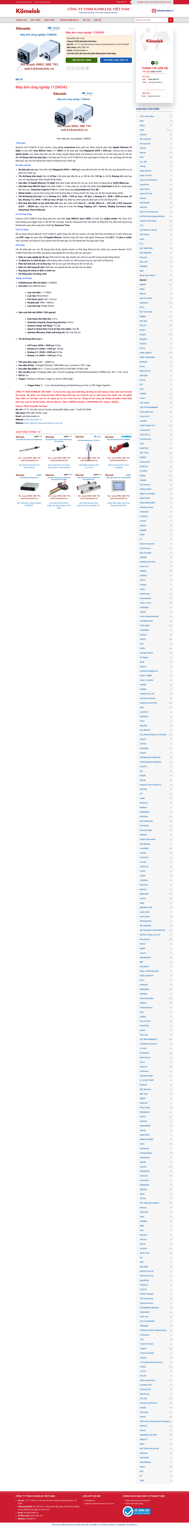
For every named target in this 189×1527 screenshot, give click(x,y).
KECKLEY (144, 803)
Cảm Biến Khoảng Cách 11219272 (89, 466)
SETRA (143, 1198)
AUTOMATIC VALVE (148, 230)
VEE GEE (143, 1398)
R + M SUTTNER (147, 1080)
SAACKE (143, 1121)
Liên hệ (97, 20)
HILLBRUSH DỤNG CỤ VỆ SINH (153, 735)
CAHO (142, 398)
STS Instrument (146, 1298)
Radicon (143, 1085)
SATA (142, 1144)
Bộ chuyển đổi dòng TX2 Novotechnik (29, 466)
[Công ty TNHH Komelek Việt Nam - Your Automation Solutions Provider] (28, 11)
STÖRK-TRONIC (147, 1294)
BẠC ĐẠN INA (145, 253)
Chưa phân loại (146, 412)
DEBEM (143, 457)
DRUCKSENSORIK (147, 503)
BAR (141, 271)
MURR (142, 948)
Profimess (144, 1071)
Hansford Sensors (147, 698)
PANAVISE (144, 1026)
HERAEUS (144, 716)
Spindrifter (144, 1280)
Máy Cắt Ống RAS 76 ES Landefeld (118, 466)
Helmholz (144, 712)
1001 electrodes (147, 116)
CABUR (143, 394)
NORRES (143, 994)
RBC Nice (144, 1094)
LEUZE (142, 871)
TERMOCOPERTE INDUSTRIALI (153, 1330)
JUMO (142, 798)
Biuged (143, 334)
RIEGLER (143, 1103)
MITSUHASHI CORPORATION (152, 930)
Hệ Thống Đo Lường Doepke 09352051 (29, 504)
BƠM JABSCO (146, 353)
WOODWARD (145, 1462)
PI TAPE (143, 1048)
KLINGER (144, 816)
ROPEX (143, 1117)
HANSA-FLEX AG (147, 694)
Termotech (144, 1335)
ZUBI (142, 1480)
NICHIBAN (144, 966)
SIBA (142, 1226)
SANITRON (144, 1135)
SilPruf (143, 1244)
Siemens (143, 1235)
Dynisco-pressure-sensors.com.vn (99, 1503)
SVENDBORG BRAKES (149, 1308)
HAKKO (143, 685)
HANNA (143, 689)
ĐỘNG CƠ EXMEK (147, 494)
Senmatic (144, 1176)
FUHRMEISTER (146, 621)
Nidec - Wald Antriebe (149, 971)
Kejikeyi (143, 807)
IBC (141, 771)
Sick (141, 1230)
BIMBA (143, 316)
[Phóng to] (19, 68)
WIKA (142, 1444)
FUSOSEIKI (144, 630)
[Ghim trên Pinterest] (82, 68)
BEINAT (143, 284)
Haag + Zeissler (146, 680)
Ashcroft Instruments (149, 212)
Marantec (144, 885)
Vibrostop (144, 1412)
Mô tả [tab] (19, 79)
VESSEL (143, 1408)
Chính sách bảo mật (42, 2)
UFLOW (143, 1376)
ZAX (141, 1471)
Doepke (143, 480)
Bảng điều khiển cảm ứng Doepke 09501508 (118, 504)
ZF (141, 1476)
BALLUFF (144, 262)
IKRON (143, 776)
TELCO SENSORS (147, 1321)
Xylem (142, 1467)
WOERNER (144, 1458)
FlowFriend (145, 594)
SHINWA (143, 1221)
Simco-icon (145, 1253)
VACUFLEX (144, 1394)
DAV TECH (144, 453)
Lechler (143, 853)
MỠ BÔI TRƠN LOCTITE (150, 935)
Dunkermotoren (146, 507)
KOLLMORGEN (146, 821)
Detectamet (145, 462)
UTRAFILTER (145, 1389)
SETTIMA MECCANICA (149, 1203)
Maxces (143, 889)
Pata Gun (144, 1035)
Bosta (142, 366)
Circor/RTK (144, 416)
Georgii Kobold (146, 653)
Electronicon (145, 548)
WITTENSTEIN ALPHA (149, 1448)
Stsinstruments (146, 1303)
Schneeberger (146, 1153)
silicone (143, 1239)
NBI (141, 962)
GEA (141, 644)
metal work (144, 916)
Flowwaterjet (145, 598)
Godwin (143, 666)
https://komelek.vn (33, 419)
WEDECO (143, 1439)
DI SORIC (143, 471)
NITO (142, 980)
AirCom (143, 148)
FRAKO (143, 612)
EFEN (142, 535)
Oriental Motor (146, 1007)
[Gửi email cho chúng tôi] (153, 63)
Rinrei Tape (145, 1107)
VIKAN (142, 1417)
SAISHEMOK (145, 1126)
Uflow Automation (147, 1380)
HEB (141, 707)
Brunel (143, 380)
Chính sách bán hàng (24, 2)
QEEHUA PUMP (146, 1076)
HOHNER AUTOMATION (150, 757)
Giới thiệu (35, 20)
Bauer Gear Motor (147, 275)
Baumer (143, 280)
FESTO (143, 580)
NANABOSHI (145, 957)
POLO (142, 1062)
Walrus (143, 1430)
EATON (143, 521)
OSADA (143, 1017)
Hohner (143, 753)
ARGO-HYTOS (146, 194)
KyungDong (145, 844)
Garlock (143, 635)
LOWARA (144, 880)
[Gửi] (170, 20)
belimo (143, 294)
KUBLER (143, 835)
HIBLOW (143, 726)
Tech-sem (144, 1317)
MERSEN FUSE (146, 907)
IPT (141, 794)
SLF (141, 1257)
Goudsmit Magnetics (149, 671)
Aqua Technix (146, 175)
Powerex (143, 1067)
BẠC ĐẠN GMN (146, 248)
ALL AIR (143, 162)
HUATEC (143, 766)
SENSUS (143, 1189)
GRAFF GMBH (146, 675)
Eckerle (143, 525)
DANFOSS (144, 448)
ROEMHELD (145, 1112)
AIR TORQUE (145, 139)
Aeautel (143, 134)
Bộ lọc (142, 348)
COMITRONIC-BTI (147, 425)
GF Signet (144, 657)
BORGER (143, 362)
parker (142, 1030)
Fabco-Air (144, 566)
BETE (142, 307)
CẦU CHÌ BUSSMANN (149, 407)
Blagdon (143, 339)
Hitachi (143, 739)
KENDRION (144, 812)
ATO (141, 225)
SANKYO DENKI (146, 1139)
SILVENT (143, 1248)
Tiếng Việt (120, 2)
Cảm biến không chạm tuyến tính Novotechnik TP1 (88, 504)
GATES (143, 639)
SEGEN (143, 1162)
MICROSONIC (146, 921)
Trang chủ (21, 20)
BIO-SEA (143, 321)
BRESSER (144, 375)
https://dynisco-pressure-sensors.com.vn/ (43, 423)
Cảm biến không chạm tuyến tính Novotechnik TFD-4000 (59, 505)
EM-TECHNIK (145, 553)
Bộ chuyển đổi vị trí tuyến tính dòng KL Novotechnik (59, 466)
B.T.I (142, 244)
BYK (141, 389)
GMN (142, 662)
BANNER (143, 266)
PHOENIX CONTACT (148, 1044)
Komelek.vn (90, 1500)
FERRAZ (143, 575)
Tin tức (86, 20)
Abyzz (142, 125)
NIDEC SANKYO (146, 976)
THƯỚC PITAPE (146, 1344)
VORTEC (143, 1426)
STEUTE (143, 1289)
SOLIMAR (144, 1267)
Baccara (143, 257)
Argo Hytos (144, 189)
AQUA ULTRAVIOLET (149, 180)
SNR (141, 1262)
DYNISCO (144, 516)
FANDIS (143, 571)
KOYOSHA (144, 826)
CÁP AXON (144, 403)
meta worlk (144, 912)
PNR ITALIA (145, 1057)
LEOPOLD (144, 866)
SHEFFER (144, 1212)
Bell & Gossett (146, 298)
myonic (143, 953)
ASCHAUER (145, 203)
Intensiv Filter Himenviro (150, 785)
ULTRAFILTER (146, 1385)
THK (142, 1339)
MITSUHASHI (145, 926)
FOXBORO (144, 607)
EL (141, 539)
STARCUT (144, 1285)
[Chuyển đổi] (171, 130)
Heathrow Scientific (148, 703)
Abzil (142, 130)
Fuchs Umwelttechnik (149, 616)
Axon (142, 239)
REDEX (143, 1098)
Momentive (145, 939)
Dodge (142, 475)
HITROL (143, 744)
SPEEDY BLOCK (146, 1271)
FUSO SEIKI (145, 625)
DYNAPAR (144, 512)
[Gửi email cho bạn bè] (78, 68)
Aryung (143, 198)
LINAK (142, 876)
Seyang (143, 1207)
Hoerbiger (144, 748)
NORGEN (144, 985)
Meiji (142, 903)
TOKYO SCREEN (147, 1353)
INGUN (143, 780)
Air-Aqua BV (145, 144)
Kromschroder (146, 830)
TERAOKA (144, 1326)
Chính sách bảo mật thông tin (137, 1500)
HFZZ (142, 721)
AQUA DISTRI (145, 171)
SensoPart (144, 1180)
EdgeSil (143, 530)
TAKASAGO (145, 1312)
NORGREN (144, 989)
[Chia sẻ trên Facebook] (68, 68)
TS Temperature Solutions (151, 1362)
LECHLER (144, 857)
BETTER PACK (146, 312)
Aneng (142, 166)
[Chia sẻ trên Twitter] (73, 68)
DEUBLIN (144, 466)
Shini (142, 1217)
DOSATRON (145, 498)
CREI (142, 444)
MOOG (143, 944)
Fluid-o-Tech (145, 603)
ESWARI (143, 557)
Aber (142, 121)
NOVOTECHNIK (146, 998)
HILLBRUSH (145, 730)
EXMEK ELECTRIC (147, 562)
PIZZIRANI (144, 1053)
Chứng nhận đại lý (69, 20)
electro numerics (147, 544)
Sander (143, 1130)
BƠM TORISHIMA (147, 357)
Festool (143, 585)
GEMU (142, 648)
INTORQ (143, 789)
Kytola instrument (148, 839)
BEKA (142, 289)
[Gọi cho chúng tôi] (156, 63)
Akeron (143, 153)
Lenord (143, 862)
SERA (142, 1194)
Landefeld (144, 848)
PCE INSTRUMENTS (148, 1039)
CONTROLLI (145, 435)
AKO (142, 157)
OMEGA (143, 1003)
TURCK (143, 1367)
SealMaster (145, 1157)
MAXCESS (144, 894)
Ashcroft (143, 207)
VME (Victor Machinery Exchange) (154, 1421)
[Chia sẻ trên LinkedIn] (87, 68)
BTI (141, 384)
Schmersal (144, 1148)
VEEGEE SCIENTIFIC (148, 1403)
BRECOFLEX (145, 371)
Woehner (144, 1453)
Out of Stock (145, 1021)
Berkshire (144, 303)
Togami (143, 1348)
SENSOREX (144, 1185)
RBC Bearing (145, 1089)
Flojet (142, 589)
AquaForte (144, 184)
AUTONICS (144, 234)
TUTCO (143, 1371)
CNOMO (143, 421)
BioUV (142, 330)
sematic (143, 1167)
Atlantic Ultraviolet (148, 221)
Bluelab (143, 344)
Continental (145, 430)
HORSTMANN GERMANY (150, 762)
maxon (143, 898)
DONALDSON (145, 489)
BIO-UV (143, 325)
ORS (141, 1012)
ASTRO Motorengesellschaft (152, 216)
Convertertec (145, 439)
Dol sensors (145, 485)
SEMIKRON (144, 1171)
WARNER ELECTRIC (148, 1435)
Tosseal (143, 1358)
